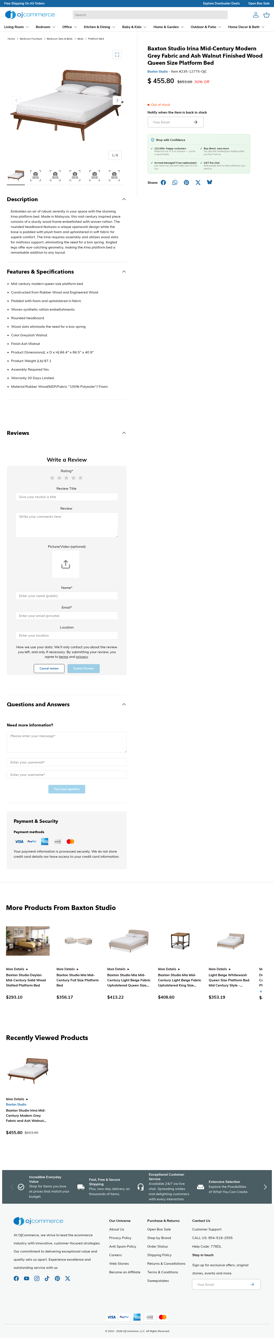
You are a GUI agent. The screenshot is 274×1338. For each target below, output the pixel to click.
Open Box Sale (159, 1229)
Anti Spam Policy (122, 1246)
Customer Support (207, 1229)
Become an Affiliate (124, 1272)
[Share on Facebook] (163, 182)
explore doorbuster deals (221, 3)
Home (11, 38)
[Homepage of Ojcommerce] (30, 14)
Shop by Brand (159, 1238)
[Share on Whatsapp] (175, 182)
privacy (82, 656)
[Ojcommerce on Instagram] (37, 1276)
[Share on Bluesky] (209, 182)
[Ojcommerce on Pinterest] (58, 1276)
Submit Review (83, 668)
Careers (115, 1255)
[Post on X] (198, 182)
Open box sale (259, 3)
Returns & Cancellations (166, 1263)
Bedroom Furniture (31, 38)
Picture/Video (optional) (67, 546)
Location (67, 627)
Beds (80, 38)
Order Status (157, 1246)
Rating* (67, 471)
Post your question (67, 789)
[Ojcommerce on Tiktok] (47, 1276)
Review (66, 508)
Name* (66, 587)
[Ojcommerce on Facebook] (17, 1276)
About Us (116, 1229)
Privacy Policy (120, 1238)
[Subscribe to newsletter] (252, 1284)
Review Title (66, 488)
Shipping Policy (159, 1255)
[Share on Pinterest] (186, 182)
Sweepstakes (158, 1280)
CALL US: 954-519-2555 (212, 1238)
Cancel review (49, 668)
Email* (67, 607)
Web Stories (119, 1263)
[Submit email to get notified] (195, 122)
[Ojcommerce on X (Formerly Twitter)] (67, 1276)
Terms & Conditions (162, 1272)
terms (63, 656)
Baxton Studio (157, 71)
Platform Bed (96, 38)
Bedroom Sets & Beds (60, 38)
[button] (52, 477)
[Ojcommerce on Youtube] (27, 1276)
